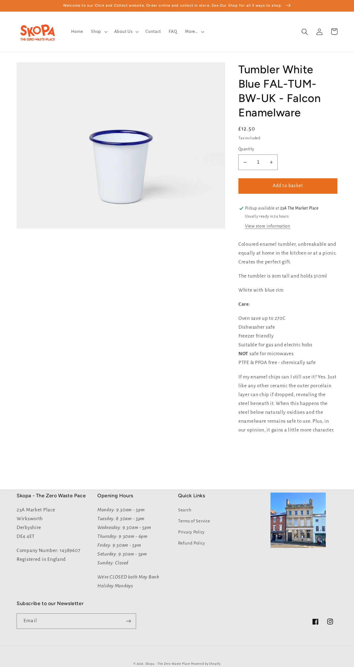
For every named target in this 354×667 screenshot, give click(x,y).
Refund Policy (191, 543)
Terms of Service (194, 521)
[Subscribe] (128, 621)
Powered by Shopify (206, 663)
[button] (98, 32)
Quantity (246, 149)
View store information (267, 226)
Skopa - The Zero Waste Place (168, 663)
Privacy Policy (191, 532)
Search (184, 510)
